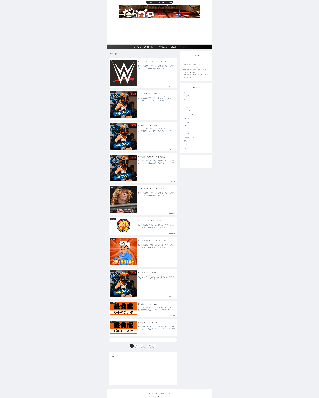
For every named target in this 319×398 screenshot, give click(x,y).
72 (150, 345)
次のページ (143, 339)
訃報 (185, 148)
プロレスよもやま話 (189, 137)
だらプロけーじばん (189, 114)
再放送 (185, 141)
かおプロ (186, 99)
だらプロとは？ (153, 393)
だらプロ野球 (187, 118)
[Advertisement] (159, 32)
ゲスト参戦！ (187, 122)
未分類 (185, 144)
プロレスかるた (188, 133)
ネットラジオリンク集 (164, 393)
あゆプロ (186, 92)
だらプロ (186, 107)
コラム (185, 126)
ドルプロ (186, 129)
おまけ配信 (186, 96)
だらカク (186, 103)
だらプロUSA (187, 111)
